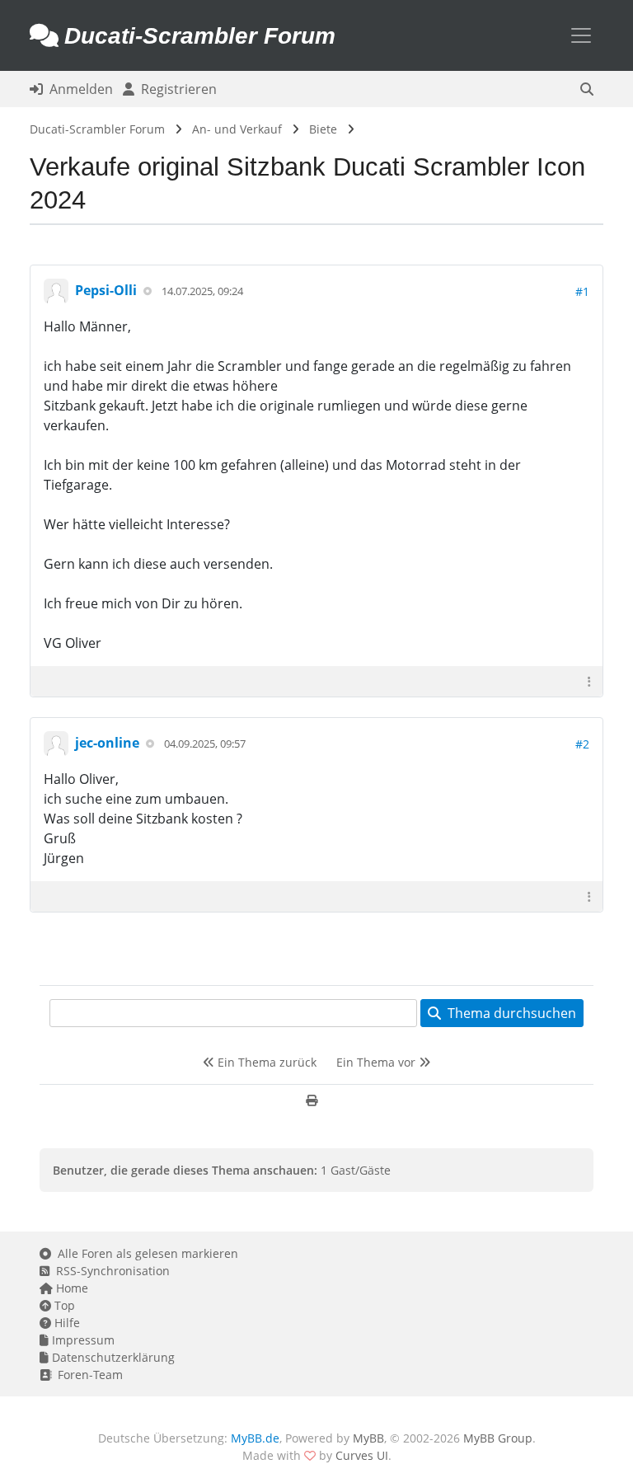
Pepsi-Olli (106, 290)
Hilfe (65, 1322)
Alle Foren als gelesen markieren (144, 1253)
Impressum (82, 1340)
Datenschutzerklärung (112, 1357)
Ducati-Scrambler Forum (97, 129)
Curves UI (361, 1455)
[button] (586, 89)
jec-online (107, 743)
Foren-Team (87, 1374)
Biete (323, 129)
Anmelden (78, 89)
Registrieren (175, 89)
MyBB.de (255, 1438)
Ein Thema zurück (265, 1062)
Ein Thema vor (377, 1062)
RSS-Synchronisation (109, 1271)
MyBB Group (497, 1438)
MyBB (368, 1438)
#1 (582, 291)
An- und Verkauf (237, 129)
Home (70, 1288)
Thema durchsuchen (508, 1013)
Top (63, 1305)
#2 (582, 744)
